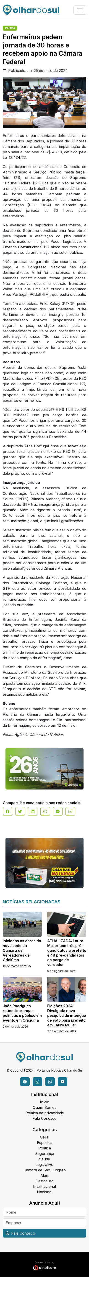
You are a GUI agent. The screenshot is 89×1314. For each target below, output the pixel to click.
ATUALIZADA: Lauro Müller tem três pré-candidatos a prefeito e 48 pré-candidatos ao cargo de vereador (66, 953)
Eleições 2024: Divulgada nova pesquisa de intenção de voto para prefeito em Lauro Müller (66, 1015)
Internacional (44, 1186)
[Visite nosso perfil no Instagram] (37, 1081)
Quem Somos (44, 1107)
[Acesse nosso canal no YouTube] (62, 1081)
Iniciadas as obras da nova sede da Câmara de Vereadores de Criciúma (22, 950)
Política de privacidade (44, 1113)
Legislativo (44, 1164)
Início (44, 1102)
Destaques (45, 1181)
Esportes (44, 1142)
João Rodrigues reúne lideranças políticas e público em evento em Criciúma (22, 1013)
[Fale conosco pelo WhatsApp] (50, 1081)
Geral (44, 1137)
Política (10, 28)
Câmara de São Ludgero (45, 1170)
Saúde (44, 1159)
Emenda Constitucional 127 (26, 247)
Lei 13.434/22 (14, 157)
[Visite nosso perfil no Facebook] (25, 1081)
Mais (45, 1175)
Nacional (44, 1192)
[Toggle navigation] (79, 10)
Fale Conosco (45, 1118)
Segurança (44, 1153)
